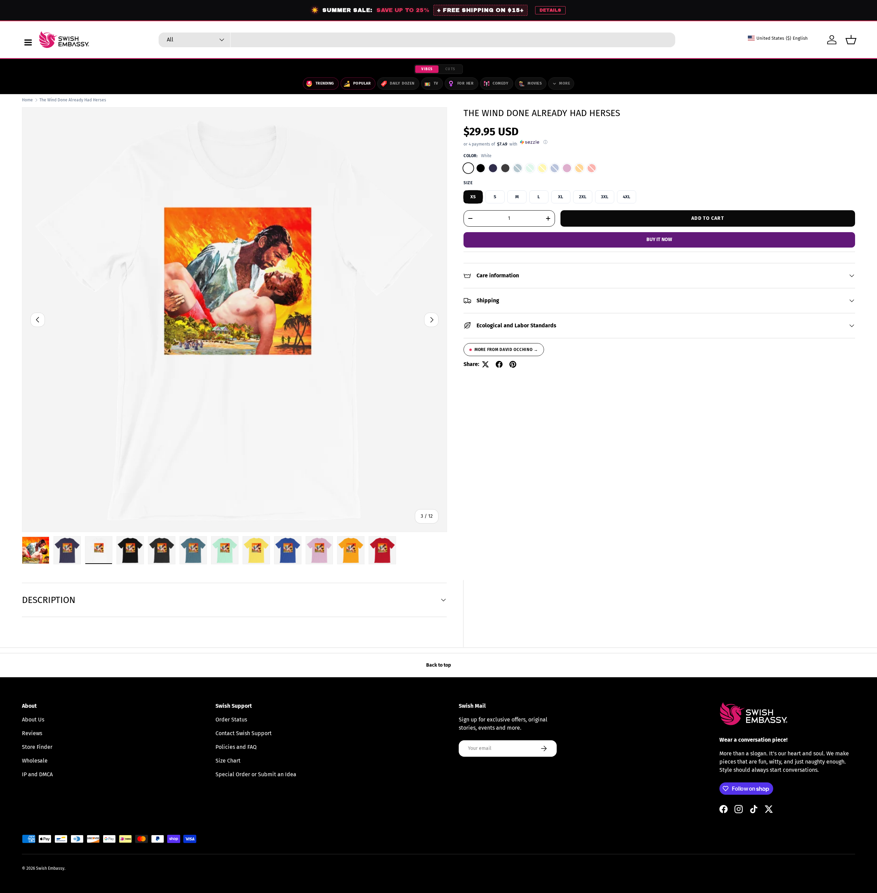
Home (27, 100)
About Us (33, 719)
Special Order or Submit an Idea (255, 774)
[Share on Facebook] (499, 364)
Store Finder (37, 747)
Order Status (231, 719)
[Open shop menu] (28, 42)
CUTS (450, 69)
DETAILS (550, 10)
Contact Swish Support (243, 733)
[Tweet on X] (485, 364)
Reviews (32, 733)
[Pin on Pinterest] (513, 364)
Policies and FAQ (236, 747)
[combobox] (417, 40)
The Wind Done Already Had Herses (72, 100)
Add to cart (707, 218)
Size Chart (227, 760)
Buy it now (659, 239)
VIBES (427, 69)
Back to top (438, 665)
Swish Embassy (50, 868)
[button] (851, 39)
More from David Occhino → (506, 349)
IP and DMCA (37, 774)
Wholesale (35, 760)
